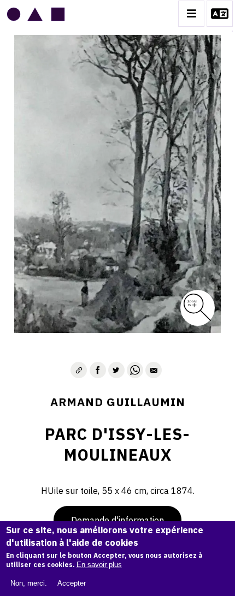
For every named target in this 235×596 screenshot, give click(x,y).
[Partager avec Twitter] (116, 370)
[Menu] (191, 14)
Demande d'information (117, 520)
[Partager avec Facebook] (98, 370)
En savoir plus (99, 565)
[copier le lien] (78, 370)
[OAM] (36, 14)
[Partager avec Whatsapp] (135, 370)
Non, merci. (28, 583)
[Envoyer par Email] (153, 370)
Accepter (71, 583)
